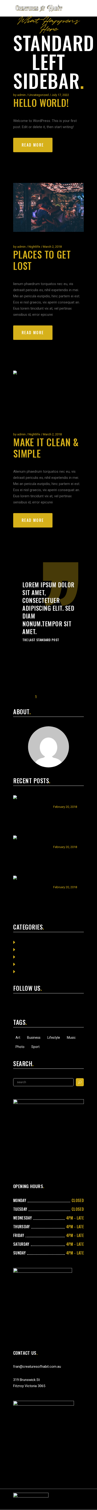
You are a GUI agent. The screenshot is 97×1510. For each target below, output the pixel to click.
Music (71, 1037)
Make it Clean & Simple (46, 447)
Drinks (22, 950)
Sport (35, 1047)
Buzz (22, 942)
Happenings (27, 957)
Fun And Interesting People (68, 839)
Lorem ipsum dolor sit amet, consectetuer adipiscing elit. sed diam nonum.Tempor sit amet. (48, 608)
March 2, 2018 (52, 246)
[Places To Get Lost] (48, 207)
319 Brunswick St (26, 1380)
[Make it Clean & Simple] (48, 395)
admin (21, 95)
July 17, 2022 (60, 95)
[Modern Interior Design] (30, 813)
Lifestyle (53, 1037)
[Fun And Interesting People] (30, 853)
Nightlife (34, 246)
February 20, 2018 (65, 807)
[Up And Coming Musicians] (30, 893)
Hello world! (41, 102)
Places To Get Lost (42, 260)
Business (33, 1037)
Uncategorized (38, 95)
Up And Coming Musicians (64, 880)
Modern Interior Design (66, 799)
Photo (20, 1047)
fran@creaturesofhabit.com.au (37, 1366)
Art (18, 1037)
